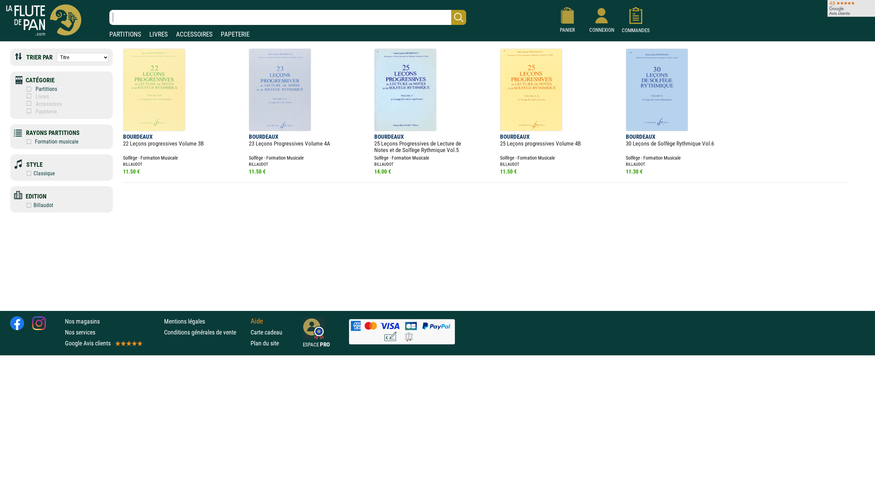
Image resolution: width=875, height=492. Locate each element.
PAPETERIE (235, 34)
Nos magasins (82, 321)
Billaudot (43, 205)
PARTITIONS (125, 34)
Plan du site (265, 343)
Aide (257, 321)
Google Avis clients (88, 343)
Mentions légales (184, 321)
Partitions (46, 89)
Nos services (80, 332)
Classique (44, 173)
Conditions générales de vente (205, 332)
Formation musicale (56, 141)
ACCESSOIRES (194, 34)
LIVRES (158, 34)
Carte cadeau (266, 332)
